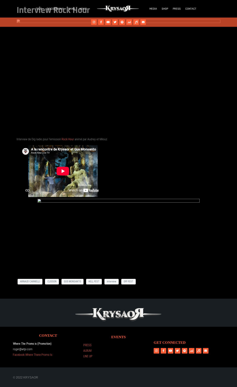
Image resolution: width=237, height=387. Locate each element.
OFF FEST (128, 281)
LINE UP (87, 356)
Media (153, 9)
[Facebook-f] (101, 22)
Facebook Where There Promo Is (32, 355)
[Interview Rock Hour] (118, 76)
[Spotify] (122, 22)
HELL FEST (94, 281)
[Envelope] (143, 22)
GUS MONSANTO (72, 281)
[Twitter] (115, 22)
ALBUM (87, 350)
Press (177, 9)
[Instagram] (94, 22)
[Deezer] (129, 22)
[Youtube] (108, 22)
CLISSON (51, 281)
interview (111, 281)
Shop (165, 9)
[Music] (136, 22)
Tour (39, 9)
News (83, 9)
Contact (190, 9)
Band (71, 9)
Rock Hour (68, 139)
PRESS (87, 345)
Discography (55, 9)
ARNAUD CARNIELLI (30, 281)
